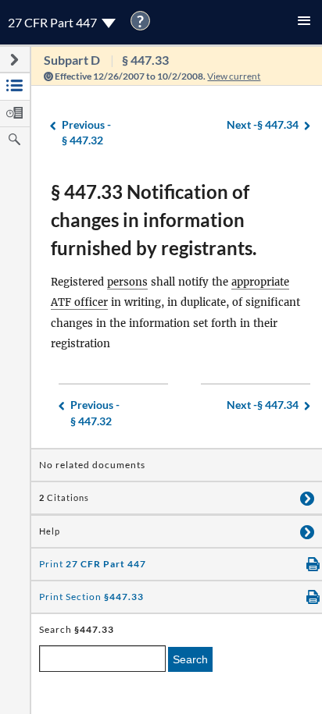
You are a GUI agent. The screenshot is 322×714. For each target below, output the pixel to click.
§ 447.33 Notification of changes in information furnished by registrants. (153, 219)
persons (127, 282)
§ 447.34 (263, 124)
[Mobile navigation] (304, 22)
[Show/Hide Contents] (307, 497)
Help (49, 531)
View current (233, 76)
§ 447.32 (86, 132)
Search (190, 659)
